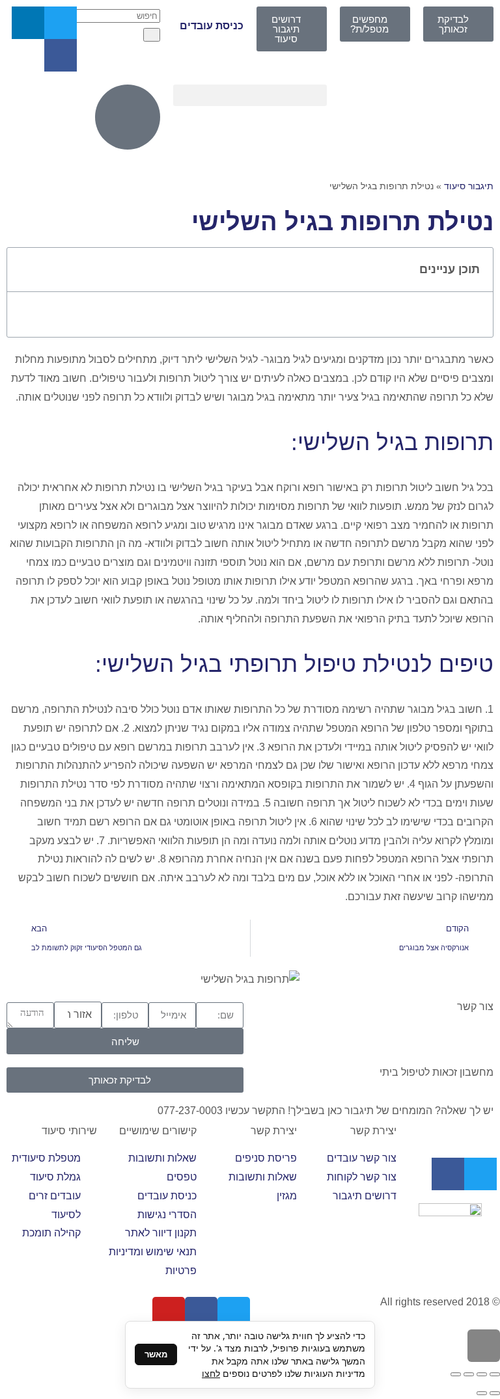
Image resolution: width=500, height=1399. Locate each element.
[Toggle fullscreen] (469, 1374)
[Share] (482, 1374)
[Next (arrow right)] (482, 1393)
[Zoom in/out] (456, 1374)
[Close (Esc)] (495, 1374)
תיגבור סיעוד (468, 186)
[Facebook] (60, 55)
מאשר (156, 1354)
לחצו (211, 1373)
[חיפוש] (151, 35)
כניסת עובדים (211, 25)
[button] (250, 95)
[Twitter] (60, 23)
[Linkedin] (28, 23)
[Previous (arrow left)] (495, 1393)
